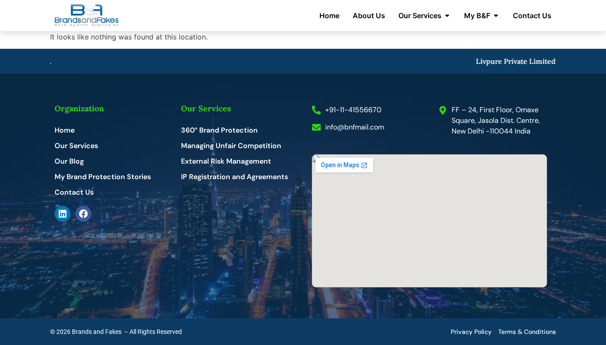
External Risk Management (226, 161)
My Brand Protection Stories (103, 176)
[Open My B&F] (496, 15)
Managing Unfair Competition (231, 145)
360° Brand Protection (219, 130)
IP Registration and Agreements (234, 176)
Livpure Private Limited (512, 61)
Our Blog (69, 161)
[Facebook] (83, 214)
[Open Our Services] (447, 15)
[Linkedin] (63, 214)
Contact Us (74, 192)
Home (65, 130)
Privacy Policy (471, 332)
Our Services (76, 145)
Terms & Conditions (527, 332)
